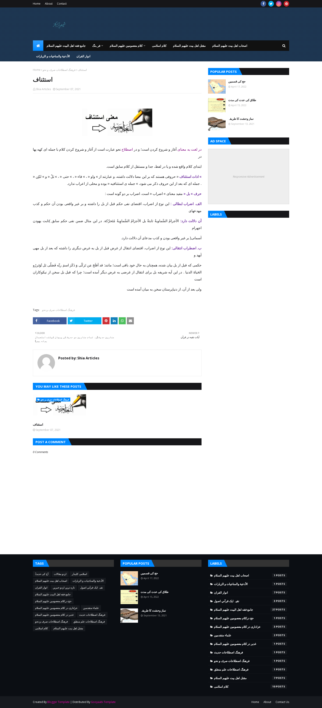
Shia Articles (43, 89)
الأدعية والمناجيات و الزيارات (88, 581)
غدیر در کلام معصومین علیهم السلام (54, 615)
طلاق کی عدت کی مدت (242, 100)
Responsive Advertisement (248, 176)
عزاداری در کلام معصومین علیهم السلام (56, 608)
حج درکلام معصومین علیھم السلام (53, 601)
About (49, 3)
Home (37, 3)
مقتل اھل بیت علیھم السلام (68, 628)
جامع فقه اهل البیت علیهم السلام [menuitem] (66, 46)
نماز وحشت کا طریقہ (241, 119)
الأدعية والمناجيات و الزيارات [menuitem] (53, 56)
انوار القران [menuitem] (83, 56)
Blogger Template (58, 702)
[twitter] (271, 4)
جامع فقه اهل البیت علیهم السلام (53, 594)
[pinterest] (286, 4)
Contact (62, 3)
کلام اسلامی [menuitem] (159, 46)
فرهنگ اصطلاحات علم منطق (89, 621)
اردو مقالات (60, 574)
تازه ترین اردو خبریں (64, 587)
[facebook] (263, 4)
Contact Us (282, 702)
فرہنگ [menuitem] (96, 46)
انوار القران (41, 587)
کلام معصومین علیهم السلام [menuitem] (126, 46)
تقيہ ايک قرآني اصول (91, 587)
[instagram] (278, 4)
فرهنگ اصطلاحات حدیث (92, 615)
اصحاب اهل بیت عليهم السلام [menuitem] (229, 46)
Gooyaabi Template (103, 702)
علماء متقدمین (91, 608)
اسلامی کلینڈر (79, 574)
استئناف (38, 424)
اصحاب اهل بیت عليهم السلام (51, 581)
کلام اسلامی (41, 628)
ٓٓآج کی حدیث (41, 574)
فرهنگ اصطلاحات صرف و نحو (59, 70)
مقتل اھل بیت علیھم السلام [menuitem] (189, 46)
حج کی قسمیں (237, 81)
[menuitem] (38, 45)
